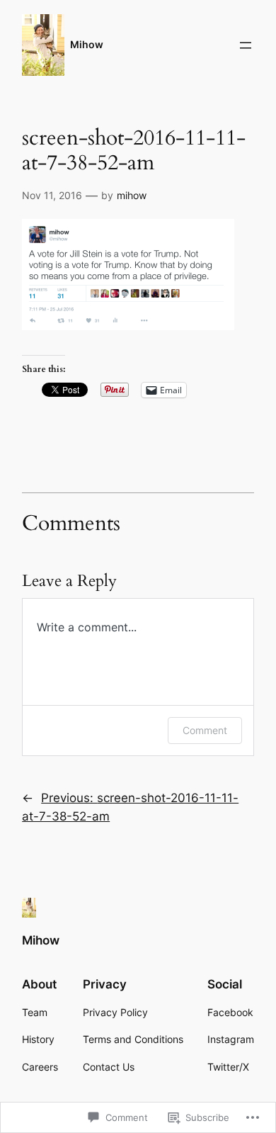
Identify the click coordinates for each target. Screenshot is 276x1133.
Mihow (86, 44)
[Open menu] (245, 45)
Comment (205, 730)
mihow (131, 195)
